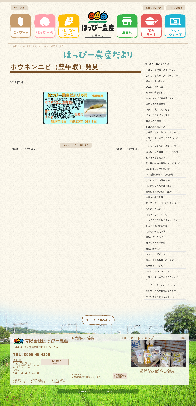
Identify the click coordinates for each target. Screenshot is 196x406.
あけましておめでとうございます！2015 (163, 139)
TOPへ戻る (19, 7)
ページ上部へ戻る (17, 399)
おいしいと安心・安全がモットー (162, 75)
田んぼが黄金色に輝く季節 (159, 186)
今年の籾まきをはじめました (160, 296)
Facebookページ (58, 382)
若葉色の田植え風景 (155, 231)
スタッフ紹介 (19, 382)
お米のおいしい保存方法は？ (160, 180)
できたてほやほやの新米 (158, 115)
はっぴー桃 (45, 26)
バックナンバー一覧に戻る (76, 145)
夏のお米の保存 (153, 248)
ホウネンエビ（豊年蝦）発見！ (161, 98)
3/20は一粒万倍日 (154, 87)
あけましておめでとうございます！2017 (163, 278)
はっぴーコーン (69, 26)
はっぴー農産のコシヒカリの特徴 (162, 152)
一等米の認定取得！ (155, 197)
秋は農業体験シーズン (156, 126)
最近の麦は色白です (155, 237)
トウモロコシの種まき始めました (162, 220)
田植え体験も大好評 (155, 104)
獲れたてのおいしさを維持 (159, 191)
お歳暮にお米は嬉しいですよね (161, 132)
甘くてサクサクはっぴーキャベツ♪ (162, 203)
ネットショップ (175, 26)
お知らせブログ (153, 7)
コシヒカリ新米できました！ (160, 254)
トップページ (15, 397)
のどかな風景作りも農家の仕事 (161, 146)
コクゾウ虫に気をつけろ (158, 109)
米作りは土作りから (155, 81)
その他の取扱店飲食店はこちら (120, 376)
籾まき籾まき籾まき (155, 157)
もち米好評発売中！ (155, 209)
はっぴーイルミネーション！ (160, 271)
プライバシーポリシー (109, 391)
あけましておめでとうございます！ (163, 70)
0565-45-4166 (37, 354)
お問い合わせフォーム (54, 362)
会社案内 (98, 35)
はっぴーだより (57, 380)
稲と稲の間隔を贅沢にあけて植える (163, 163)
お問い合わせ (175, 7)
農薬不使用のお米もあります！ (161, 260)
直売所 (127, 26)
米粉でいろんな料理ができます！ (162, 291)
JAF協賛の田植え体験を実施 (159, 174)
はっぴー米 (21, 26)
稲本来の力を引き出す (156, 92)
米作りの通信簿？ (154, 121)
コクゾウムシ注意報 (155, 243)
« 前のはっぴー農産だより (22, 149)
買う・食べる (151, 26)
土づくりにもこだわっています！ (162, 285)
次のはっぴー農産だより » (128, 149)
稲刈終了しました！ (155, 265)
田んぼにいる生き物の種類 (159, 169)
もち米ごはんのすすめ (156, 214)
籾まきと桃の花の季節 (156, 226)
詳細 (124, 338)
